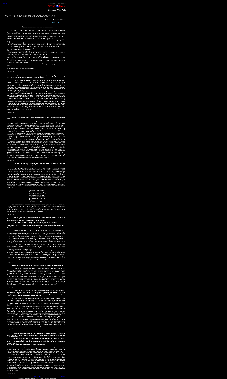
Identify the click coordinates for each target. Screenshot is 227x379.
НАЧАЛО (8, 376)
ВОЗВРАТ (5, 3)
